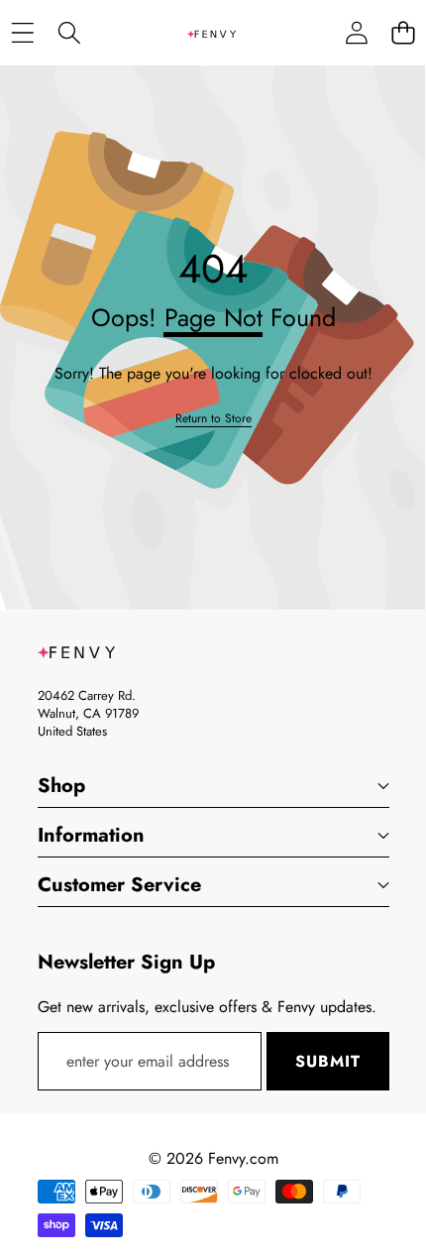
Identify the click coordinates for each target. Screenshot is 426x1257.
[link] (213, 418)
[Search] (69, 33)
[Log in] (356, 33)
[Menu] (22, 33)
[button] (402, 33)
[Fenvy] (212, 32)
